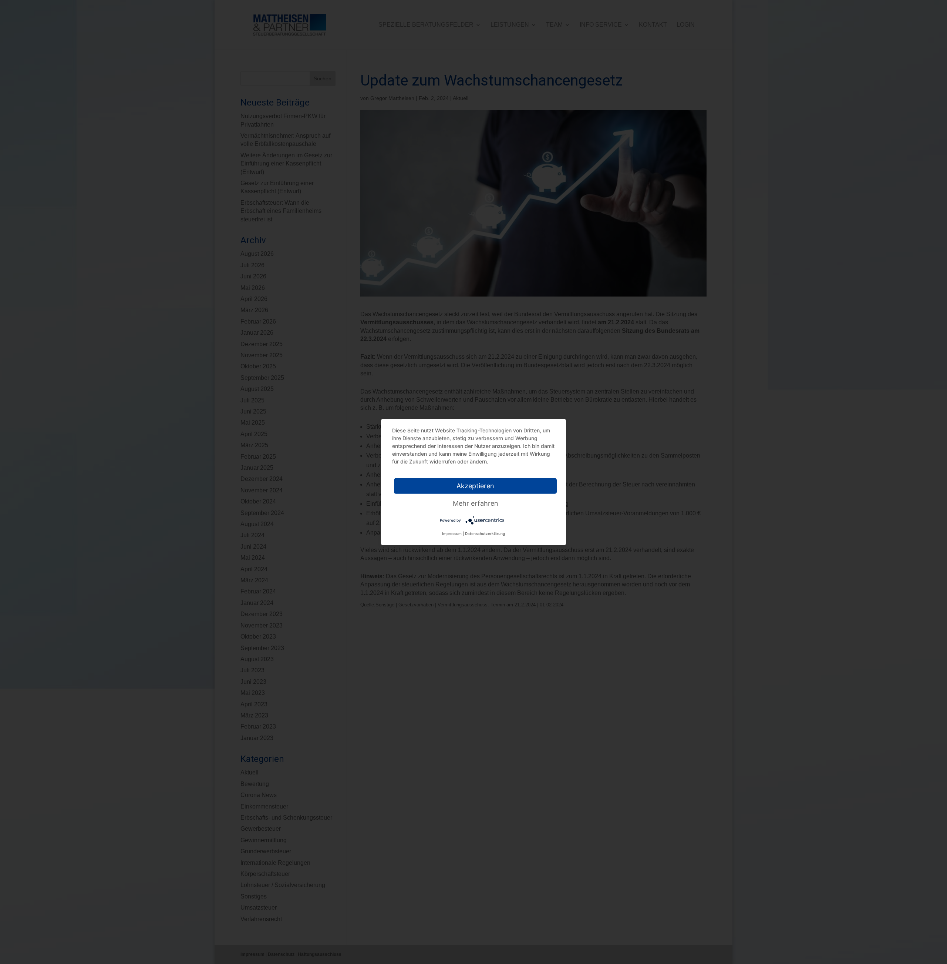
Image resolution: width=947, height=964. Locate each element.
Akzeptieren (475, 486)
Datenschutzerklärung (485, 533)
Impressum (452, 533)
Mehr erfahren (475, 503)
